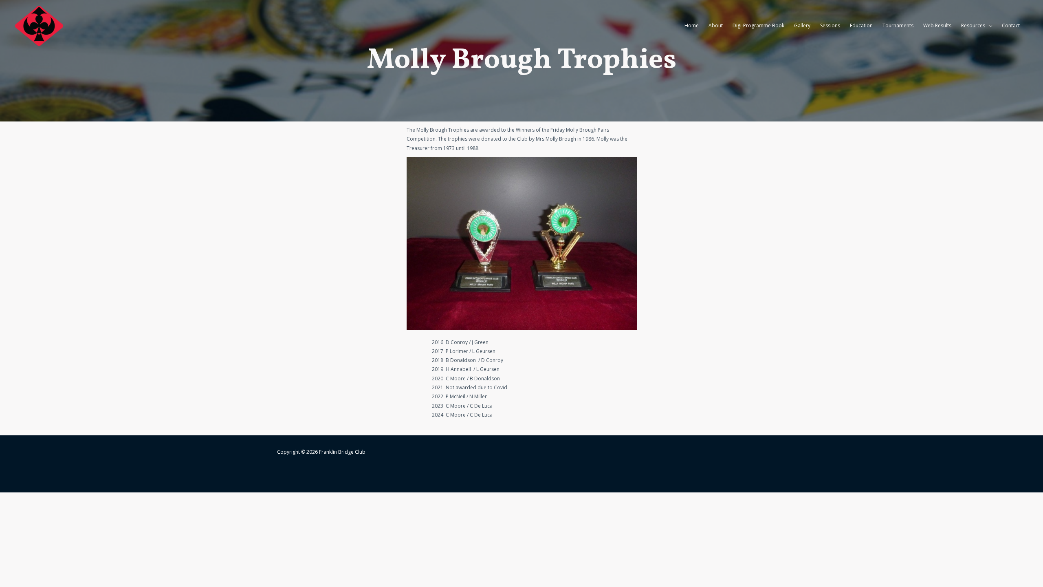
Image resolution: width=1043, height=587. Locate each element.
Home (691, 25)
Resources (973, 25)
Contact (1011, 25)
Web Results (937, 25)
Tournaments (897, 25)
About (716, 25)
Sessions (830, 25)
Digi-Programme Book (758, 25)
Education (861, 25)
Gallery (802, 25)
